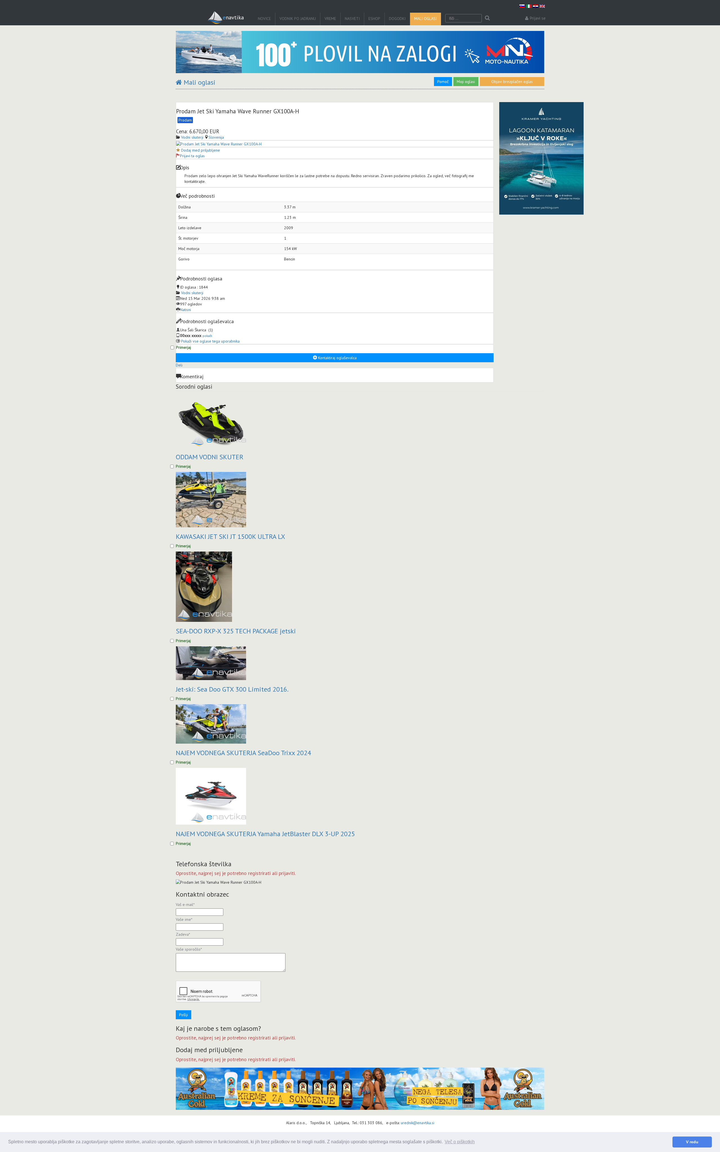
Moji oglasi (466, 81)
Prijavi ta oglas (192, 155)
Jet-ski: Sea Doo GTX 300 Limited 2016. (232, 689)
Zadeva (183, 934)
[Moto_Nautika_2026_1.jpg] (360, 52)
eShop (374, 18)
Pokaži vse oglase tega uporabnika (210, 341)
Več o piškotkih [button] (460, 1141)
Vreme (330, 18)
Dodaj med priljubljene (200, 150)
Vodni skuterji (192, 292)
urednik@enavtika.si (417, 1122)
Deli (179, 365)
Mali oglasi (425, 18)
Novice (264, 18)
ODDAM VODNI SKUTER (209, 457)
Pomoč (443, 81)
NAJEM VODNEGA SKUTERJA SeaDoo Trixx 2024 (243, 752)
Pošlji (183, 1014)
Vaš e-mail (185, 904)
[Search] (487, 18)
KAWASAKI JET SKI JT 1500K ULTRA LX (230, 536)
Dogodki (397, 18)
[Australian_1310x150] (360, 1089)
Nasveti (352, 18)
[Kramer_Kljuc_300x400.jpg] (541, 158)
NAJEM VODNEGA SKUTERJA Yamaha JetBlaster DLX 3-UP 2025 (265, 833)
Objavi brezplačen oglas (512, 81)
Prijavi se (538, 18)
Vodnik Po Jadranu (298, 18)
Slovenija (216, 137)
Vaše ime (184, 919)
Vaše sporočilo (189, 949)
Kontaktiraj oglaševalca (337, 357)
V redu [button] (692, 1142)
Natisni (185, 309)
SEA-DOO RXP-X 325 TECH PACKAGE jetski (236, 631)
